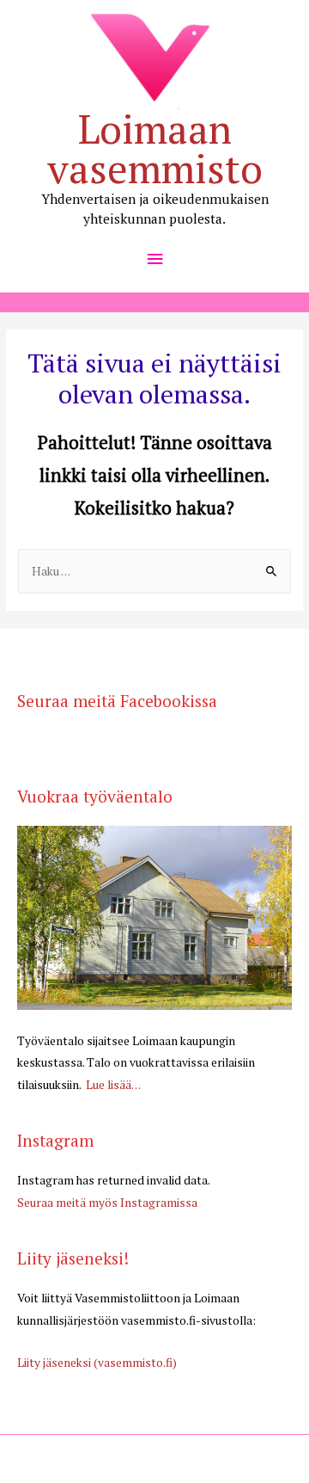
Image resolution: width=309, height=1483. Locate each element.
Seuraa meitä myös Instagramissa (107, 1202)
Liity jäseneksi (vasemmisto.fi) (97, 1362)
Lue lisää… (112, 1084)
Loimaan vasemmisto (155, 148)
